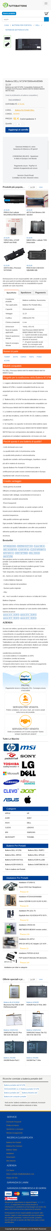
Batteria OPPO (10, 1002)
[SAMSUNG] (11, 782)
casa (41, 187)
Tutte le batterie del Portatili (9, 869)
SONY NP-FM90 (21, 553)
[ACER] (28, 791)
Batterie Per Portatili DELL (24, 110)
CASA (6, 25)
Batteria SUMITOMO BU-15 (32, 865)
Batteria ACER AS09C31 (9, 865)
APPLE (7, 813)
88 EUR (8, 238)
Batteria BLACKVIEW (12, 1030)
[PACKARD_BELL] (11, 756)
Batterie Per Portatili (22, 25)
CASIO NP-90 (24, 550)
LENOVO (30, 828)
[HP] (11, 747)
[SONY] (28, 756)
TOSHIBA (30, 837)
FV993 (39, 357)
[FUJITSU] (28, 782)
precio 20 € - (28, 615)
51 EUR (30, 210)
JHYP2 (15, 357)
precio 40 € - (28, 618)
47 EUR (8, 210)
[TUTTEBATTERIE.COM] (15, 5)
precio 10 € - (11, 615)
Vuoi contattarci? (14, 100)
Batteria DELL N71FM (9, 850)
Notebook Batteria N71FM (16, 30)
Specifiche (11, 293)
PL (9, 1205)
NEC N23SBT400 (10, 550)
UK (42, 1202)
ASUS (7, 823)
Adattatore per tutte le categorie (15, 967)
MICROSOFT (10, 837)
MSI (6, 832)
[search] (46, 19)
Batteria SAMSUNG (35, 1030)
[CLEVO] (11, 791)
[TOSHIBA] (11, 765)
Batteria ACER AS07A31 (9, 860)
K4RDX (23, 357)
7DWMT (7, 357)
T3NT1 (31, 357)
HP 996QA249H (10, 546)
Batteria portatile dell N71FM (14, 1085)
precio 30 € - (11, 618)
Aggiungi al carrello (18, 130)
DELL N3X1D (34, 553)
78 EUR (30, 238)
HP (28, 813)
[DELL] (28, 773)
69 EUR (8, 266)
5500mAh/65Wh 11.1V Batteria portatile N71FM (21, 1089)
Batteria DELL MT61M (32, 855)
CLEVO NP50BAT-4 (38, 550)
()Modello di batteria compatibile (21, 95)
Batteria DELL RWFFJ (32, 850)
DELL (37, 25)
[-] (15, 124)
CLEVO (8, 828)
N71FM (7, 361)
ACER (7, 818)
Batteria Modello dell (29, 1093)
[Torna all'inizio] (48, 1194)
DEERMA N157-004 (25, 546)
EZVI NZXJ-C (8, 553)
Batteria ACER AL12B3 (32, 860)
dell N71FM (8, 556)
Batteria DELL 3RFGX (9, 855)
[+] (23, 124)
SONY (29, 818)
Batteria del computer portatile (15, 1097)
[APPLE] (28, 799)
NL (39, 1202)
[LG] (28, 765)
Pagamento (40, 292)
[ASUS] (11, 799)
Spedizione (26, 292)
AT (6, 1205)
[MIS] (28, 747)
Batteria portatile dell (11, 1093)
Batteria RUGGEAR (35, 1002)
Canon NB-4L (39, 546)
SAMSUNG (31, 832)
